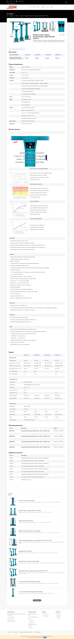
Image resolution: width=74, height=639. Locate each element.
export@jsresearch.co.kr (13, 3)
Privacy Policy (15, 632)
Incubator (22, 15)
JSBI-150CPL (27, 54)
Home (9, 632)
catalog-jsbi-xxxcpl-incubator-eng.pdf (18, 49)
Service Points (45, 613)
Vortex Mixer (31, 620)
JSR (7, 15)
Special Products (32, 612)
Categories (12, 15)
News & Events (59, 615)
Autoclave (30, 627)
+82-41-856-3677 (11, 1)
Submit (45, 637)
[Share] (61, 35)
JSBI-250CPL (37, 54)
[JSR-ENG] (13, 7)
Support (44, 612)
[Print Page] (64, 35)
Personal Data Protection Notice (26, 632)
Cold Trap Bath (31, 622)
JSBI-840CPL (58, 54)
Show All (37, 600)
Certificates (58, 617)
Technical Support (45, 615)
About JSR (58, 612)
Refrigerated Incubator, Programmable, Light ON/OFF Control (36, 15)
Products (17, 15)
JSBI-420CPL (48, 54)
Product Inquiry (38, 632)
